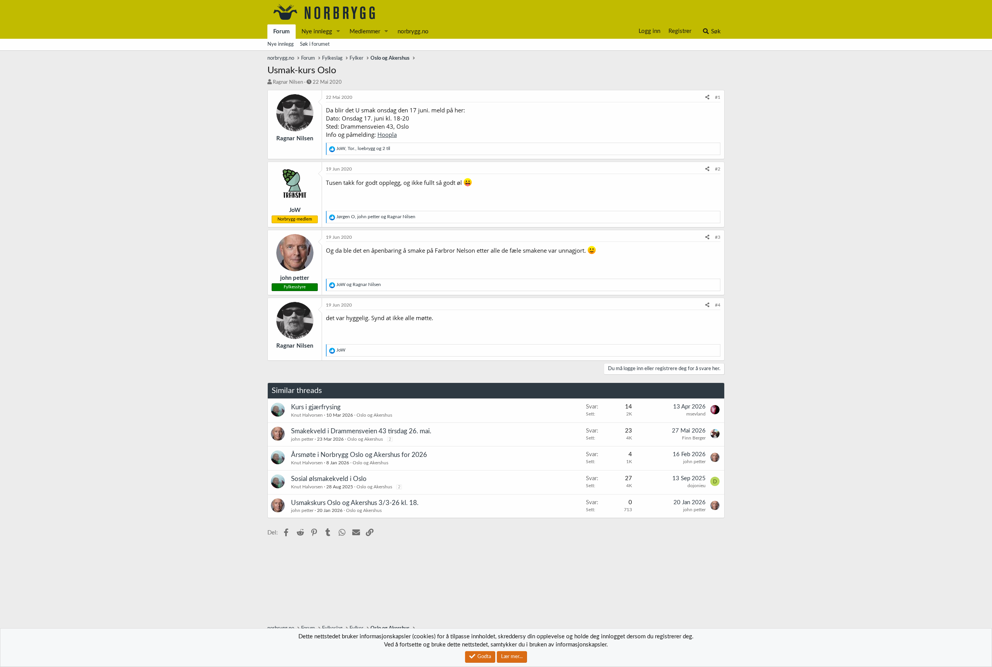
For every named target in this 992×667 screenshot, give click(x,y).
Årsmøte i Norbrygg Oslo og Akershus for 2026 (359, 455)
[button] (338, 31)
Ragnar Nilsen (288, 82)
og (358, 284)
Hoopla (387, 134)
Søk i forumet (315, 44)
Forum (281, 31)
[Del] (707, 97)
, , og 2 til (363, 148)
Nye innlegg (316, 31)
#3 (717, 237)
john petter (302, 439)
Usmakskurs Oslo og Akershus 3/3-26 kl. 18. (354, 503)
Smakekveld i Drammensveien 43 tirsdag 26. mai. (361, 431)
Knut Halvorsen (307, 415)
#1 (717, 97)
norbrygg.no (413, 31)
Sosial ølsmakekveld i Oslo (329, 479)
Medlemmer (365, 31)
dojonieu (696, 485)
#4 (717, 305)
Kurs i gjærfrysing (316, 407)
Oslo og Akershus (374, 415)
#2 (717, 169)
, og (375, 216)
